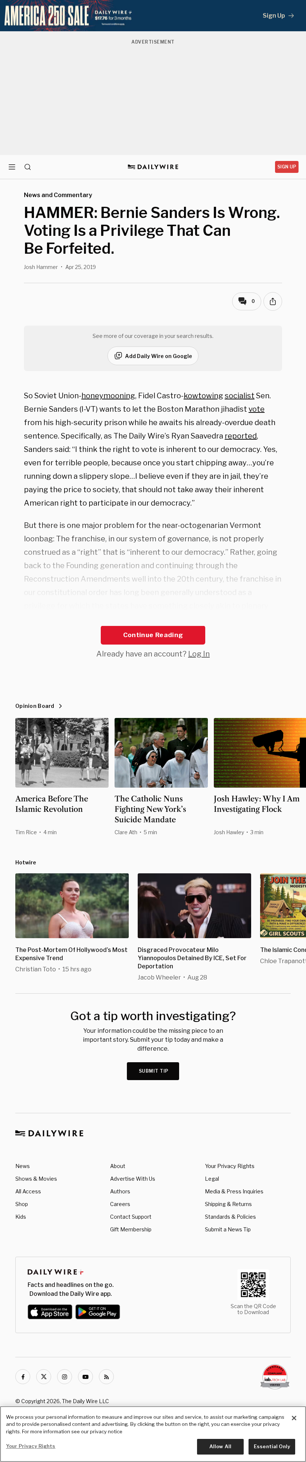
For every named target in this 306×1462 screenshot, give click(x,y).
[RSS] (106, 1376)
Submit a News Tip (228, 1229)
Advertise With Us (132, 1178)
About (117, 1166)
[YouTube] (85, 1376)
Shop (21, 1204)
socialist (240, 395)
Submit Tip (154, 1071)
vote (257, 409)
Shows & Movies (36, 1178)
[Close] (294, 1418)
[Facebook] (22, 1376)
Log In (199, 653)
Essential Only (272, 1446)
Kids (20, 1216)
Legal (212, 1178)
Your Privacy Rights (230, 1166)
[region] (153, 1434)
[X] (43, 1376)
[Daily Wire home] (153, 167)
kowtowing (203, 395)
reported (241, 435)
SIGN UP (286, 167)
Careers (120, 1204)
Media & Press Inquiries (234, 1191)
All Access (28, 1191)
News (22, 1166)
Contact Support (131, 1216)
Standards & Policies (230, 1216)
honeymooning (108, 395)
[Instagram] (64, 1376)
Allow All (220, 1446)
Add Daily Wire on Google (158, 356)
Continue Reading (153, 635)
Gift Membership (131, 1229)
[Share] (272, 301)
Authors (120, 1191)
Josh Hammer (41, 267)
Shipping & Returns (228, 1204)
